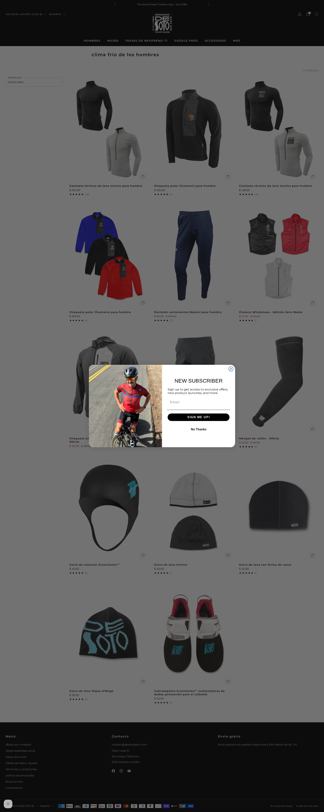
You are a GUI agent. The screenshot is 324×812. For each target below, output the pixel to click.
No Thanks (198, 429)
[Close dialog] (231, 369)
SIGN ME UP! (198, 417)
